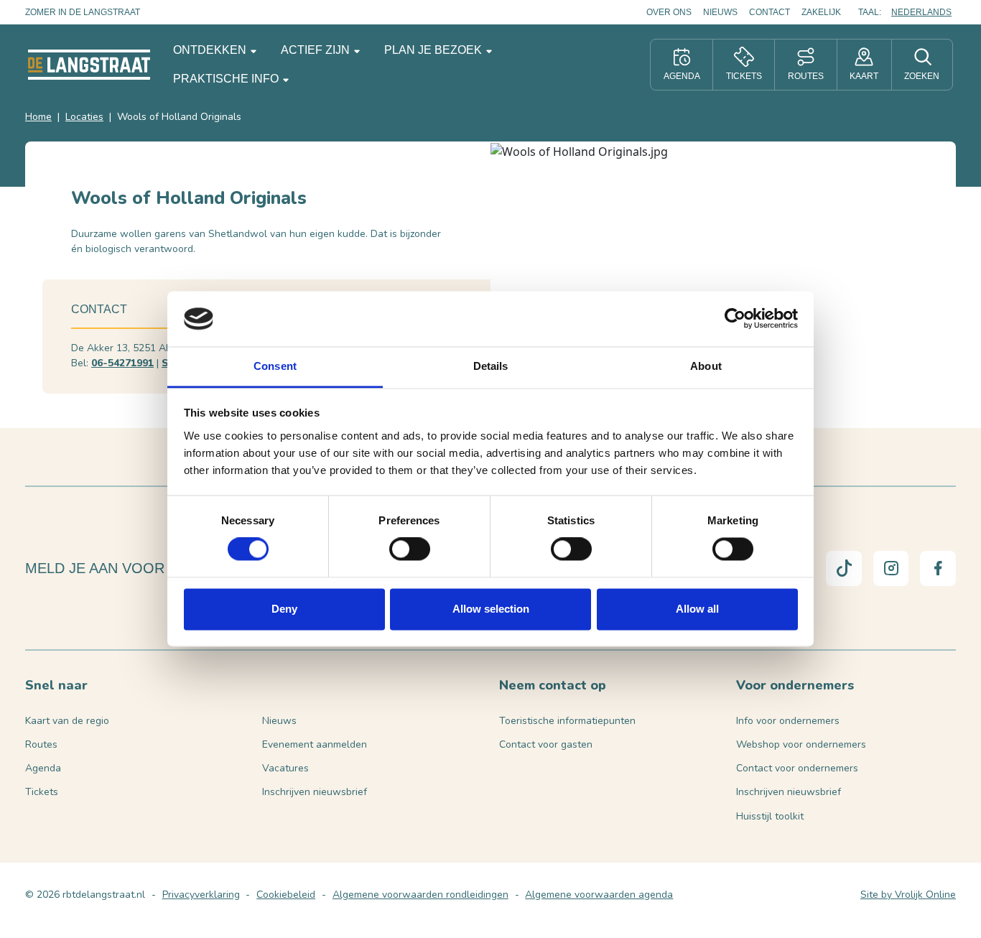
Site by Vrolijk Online (908, 894)
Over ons (669, 12)
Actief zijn (317, 50)
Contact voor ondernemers (797, 768)
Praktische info (227, 79)
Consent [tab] (275, 366)
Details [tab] (490, 366)
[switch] (409, 549)
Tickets (41, 792)
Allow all (697, 609)
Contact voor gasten (545, 744)
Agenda (43, 768)
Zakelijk (821, 12)
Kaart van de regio (67, 721)
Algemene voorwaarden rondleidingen (420, 894)
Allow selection (490, 609)
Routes (41, 744)
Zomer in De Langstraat (82, 12)
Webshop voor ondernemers (801, 744)
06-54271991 (122, 363)
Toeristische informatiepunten (567, 721)
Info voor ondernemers (788, 721)
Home (38, 117)
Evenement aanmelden (314, 744)
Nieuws (720, 12)
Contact (769, 12)
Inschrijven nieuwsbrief (314, 792)
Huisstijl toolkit (770, 816)
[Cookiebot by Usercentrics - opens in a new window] (735, 319)
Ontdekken (211, 50)
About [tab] (706, 366)
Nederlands (921, 12)
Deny (284, 609)
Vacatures (285, 768)
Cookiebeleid (285, 894)
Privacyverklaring (201, 894)
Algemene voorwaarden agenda (599, 894)
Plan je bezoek (434, 50)
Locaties (84, 117)
